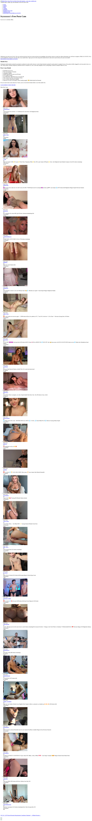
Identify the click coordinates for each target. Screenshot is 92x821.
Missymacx (5, 392)
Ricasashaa (5, 339)
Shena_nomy (6, 134)
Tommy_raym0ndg (7, 701)
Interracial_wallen (7, 598)
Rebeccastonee (6, 418)
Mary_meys (5, 547)
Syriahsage (5, 366)
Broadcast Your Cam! (7, 10)
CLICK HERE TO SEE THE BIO (8, 85)
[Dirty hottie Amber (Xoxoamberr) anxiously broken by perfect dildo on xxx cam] (15, 493)
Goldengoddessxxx (7, 236)
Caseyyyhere (6, 521)
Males (4, 7)
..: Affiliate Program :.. (36, 815)
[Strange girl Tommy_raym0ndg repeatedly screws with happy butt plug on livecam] (15, 699)
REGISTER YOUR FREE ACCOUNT (9, 59)
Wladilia (5, 469)
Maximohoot (6, 727)
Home (4, 4)
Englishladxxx (6, 650)
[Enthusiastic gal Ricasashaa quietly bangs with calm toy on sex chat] (15, 337)
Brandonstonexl (6, 675)
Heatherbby (5, 288)
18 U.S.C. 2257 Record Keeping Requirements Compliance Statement (16, 815)
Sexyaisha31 (6, 753)
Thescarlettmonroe (7, 804)
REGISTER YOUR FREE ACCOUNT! (12, 13)
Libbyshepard (6, 624)
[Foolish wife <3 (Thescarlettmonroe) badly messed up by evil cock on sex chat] (15, 802)
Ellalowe (5, 444)
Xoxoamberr (6, 495)
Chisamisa (5, 778)
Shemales (5, 9)
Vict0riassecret (6, 109)
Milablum (5, 262)
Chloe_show (6, 314)
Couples (5, 8)
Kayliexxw (5, 211)
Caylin (4, 159)
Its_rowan (5, 572)
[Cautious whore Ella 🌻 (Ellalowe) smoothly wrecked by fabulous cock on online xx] (15, 441)
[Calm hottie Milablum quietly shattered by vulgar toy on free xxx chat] (15, 260)
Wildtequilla (5, 185)
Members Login (6, 11)
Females (5, 5)
